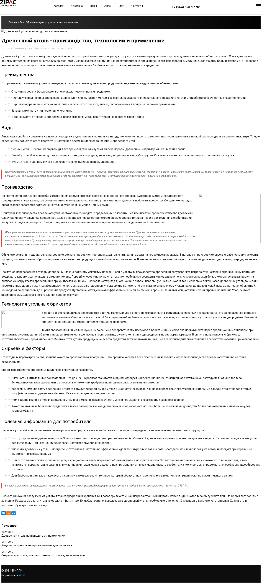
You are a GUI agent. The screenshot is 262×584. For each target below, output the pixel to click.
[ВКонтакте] (3, 513)
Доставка (77, 5)
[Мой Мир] (13, 513)
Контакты (137, 5)
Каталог (58, 5)
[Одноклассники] (8, 513)
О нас (107, 5)
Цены (93, 5)
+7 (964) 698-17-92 (186, 7)
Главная (13, 22)
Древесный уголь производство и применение (33, 535)
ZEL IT (22, 575)
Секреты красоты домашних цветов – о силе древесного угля (43, 555)
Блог (121, 5)
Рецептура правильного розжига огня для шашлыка (36, 545)
